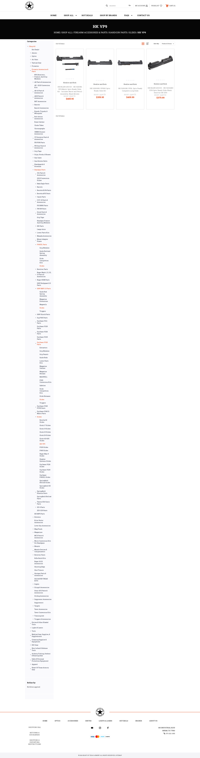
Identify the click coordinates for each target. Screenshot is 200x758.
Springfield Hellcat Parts (44, 497)
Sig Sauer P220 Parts (42, 327)
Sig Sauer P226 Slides (45, 465)
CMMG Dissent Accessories (39, 133)
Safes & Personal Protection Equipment (40, 660)
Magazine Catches (43, 367)
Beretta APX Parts (43, 194)
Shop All (68, 15)
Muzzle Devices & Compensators (40, 551)
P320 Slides (44, 447)
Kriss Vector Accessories (38, 521)
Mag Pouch (38, 529)
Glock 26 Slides (45, 435)
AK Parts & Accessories (42, 82)
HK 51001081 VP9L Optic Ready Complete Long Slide (130, 89)
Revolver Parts (42, 269)
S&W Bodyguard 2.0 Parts (44, 284)
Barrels (37, 105)
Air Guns (35, 59)
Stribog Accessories (41, 596)
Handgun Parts (39, 170)
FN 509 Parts (41, 209)
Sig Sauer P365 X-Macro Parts (43, 412)
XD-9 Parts (41, 507)
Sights (36, 584)
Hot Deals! (35, 50)
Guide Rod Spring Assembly (43, 294)
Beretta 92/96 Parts (44, 190)
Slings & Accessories (41, 587)
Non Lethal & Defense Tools (40, 649)
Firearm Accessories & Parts (40, 70)
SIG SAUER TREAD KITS (41, 580)
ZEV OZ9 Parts (42, 510)
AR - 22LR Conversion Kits (42, 86)
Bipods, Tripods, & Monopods (40, 112)
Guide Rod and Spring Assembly (45, 253)
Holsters (37, 517)
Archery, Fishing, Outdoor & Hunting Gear (41, 655)
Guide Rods (44, 358)
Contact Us (143, 15)
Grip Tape (37, 151)
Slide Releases (45, 396)
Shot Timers (39, 570)
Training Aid (39, 616)
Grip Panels (44, 354)
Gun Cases (38, 158)
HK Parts (40, 226)
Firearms (35, 66)
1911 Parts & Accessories (41, 174)
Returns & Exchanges (34, 734)
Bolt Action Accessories (38, 118)
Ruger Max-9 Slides (44, 455)
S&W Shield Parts (43, 314)
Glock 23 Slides (45, 432)
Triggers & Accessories (42, 619)
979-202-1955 (170, 734)
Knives (88, 721)
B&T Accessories (40, 101)
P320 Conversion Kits (45, 381)
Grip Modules (44, 248)
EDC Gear (35, 645)
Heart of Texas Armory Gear (40, 669)
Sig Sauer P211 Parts (42, 322)
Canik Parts (41, 197)
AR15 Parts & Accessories (38, 97)
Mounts (37, 546)
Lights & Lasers (37, 628)
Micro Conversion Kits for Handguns (42, 542)
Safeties (43, 386)
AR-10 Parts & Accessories (39, 92)
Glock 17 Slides (45, 425)
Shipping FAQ (35, 727)
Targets (37, 606)
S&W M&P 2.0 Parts (44, 289)
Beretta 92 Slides (43, 421)
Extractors (43, 348)
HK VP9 (42, 444)
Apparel (35, 664)
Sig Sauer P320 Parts (42, 343)
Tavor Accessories (40, 609)
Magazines (38, 532)
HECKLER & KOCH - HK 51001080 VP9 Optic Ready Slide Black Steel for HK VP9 (160, 90)
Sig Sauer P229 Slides (45, 471)
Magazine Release (43, 373)
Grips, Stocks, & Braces (42, 155)
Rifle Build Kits (40, 558)
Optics (34, 56)
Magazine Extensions (44, 300)
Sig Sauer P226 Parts (42, 333)
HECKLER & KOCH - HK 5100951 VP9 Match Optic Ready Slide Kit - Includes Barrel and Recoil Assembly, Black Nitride (70, 90)
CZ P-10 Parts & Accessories (42, 201)
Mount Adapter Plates (42, 240)
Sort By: (156, 44)
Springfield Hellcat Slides (45, 482)
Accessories (73, 721)
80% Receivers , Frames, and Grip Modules (40, 77)
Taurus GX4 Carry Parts (43, 503)
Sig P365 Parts (42, 318)
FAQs (126, 15)
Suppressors (38, 603)
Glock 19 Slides (45, 429)
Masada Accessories (44, 236)
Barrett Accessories (41, 108)
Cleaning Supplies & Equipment (39, 641)
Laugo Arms (41, 229)
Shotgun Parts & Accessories (40, 574)
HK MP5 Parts (39, 514)
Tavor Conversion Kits (42, 612)
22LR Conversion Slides (43, 179)
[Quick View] (79, 53)
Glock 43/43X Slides (44, 440)
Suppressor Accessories (42, 599)
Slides (42, 266)
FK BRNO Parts (42, 205)
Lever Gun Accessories (42, 526)
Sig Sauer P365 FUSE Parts (42, 407)
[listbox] (168, 43)
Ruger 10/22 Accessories (38, 562)
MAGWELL (43, 377)
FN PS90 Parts (39, 143)
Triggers (43, 311)
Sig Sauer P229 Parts (42, 338)
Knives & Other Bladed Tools (40, 623)
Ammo (34, 53)
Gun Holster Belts (40, 161)
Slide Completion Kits (44, 260)
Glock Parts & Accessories (42, 213)
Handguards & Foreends (39, 165)
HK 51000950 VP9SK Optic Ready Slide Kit (100, 89)
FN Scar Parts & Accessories (40, 147)
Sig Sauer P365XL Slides (45, 476)
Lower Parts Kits (43, 233)
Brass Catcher (39, 122)
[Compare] (79, 64)
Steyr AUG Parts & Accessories (40, 592)
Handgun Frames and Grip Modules (43, 222)
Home (53, 15)
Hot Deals (87, 15)
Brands (138, 721)
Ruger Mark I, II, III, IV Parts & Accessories (44, 274)
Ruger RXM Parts (43, 280)
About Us (153, 721)
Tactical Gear (36, 63)
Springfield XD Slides (45, 487)
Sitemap (119, 755)
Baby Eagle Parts (43, 184)
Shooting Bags (39, 567)
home (45, 721)
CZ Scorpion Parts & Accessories (41, 138)
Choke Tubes (39, 125)
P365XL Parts (42, 245)
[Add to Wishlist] (79, 58)
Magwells (43, 304)
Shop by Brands (108, 15)
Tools (34, 631)
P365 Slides (44, 450)
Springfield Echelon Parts (42, 492)
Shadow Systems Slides (45, 460)
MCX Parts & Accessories (38, 537)
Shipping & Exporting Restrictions (34, 742)
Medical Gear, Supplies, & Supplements (41, 635)
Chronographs (39, 129)
